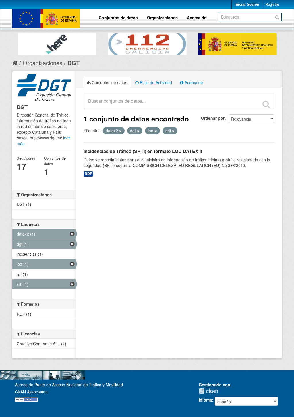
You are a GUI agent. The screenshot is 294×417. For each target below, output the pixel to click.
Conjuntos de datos (118, 17)
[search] (266, 104)
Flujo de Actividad (155, 82)
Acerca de (196, 17)
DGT (73, 63)
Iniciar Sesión (247, 4)
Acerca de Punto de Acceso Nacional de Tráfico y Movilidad (69, 384)
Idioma (205, 400)
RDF (88, 173)
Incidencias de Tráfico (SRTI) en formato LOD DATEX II (143, 151)
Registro (272, 4)
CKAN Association (31, 392)
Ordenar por (213, 118)
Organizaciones (162, 17)
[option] (57, 42)
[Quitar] (120, 131)
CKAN (210, 391)
